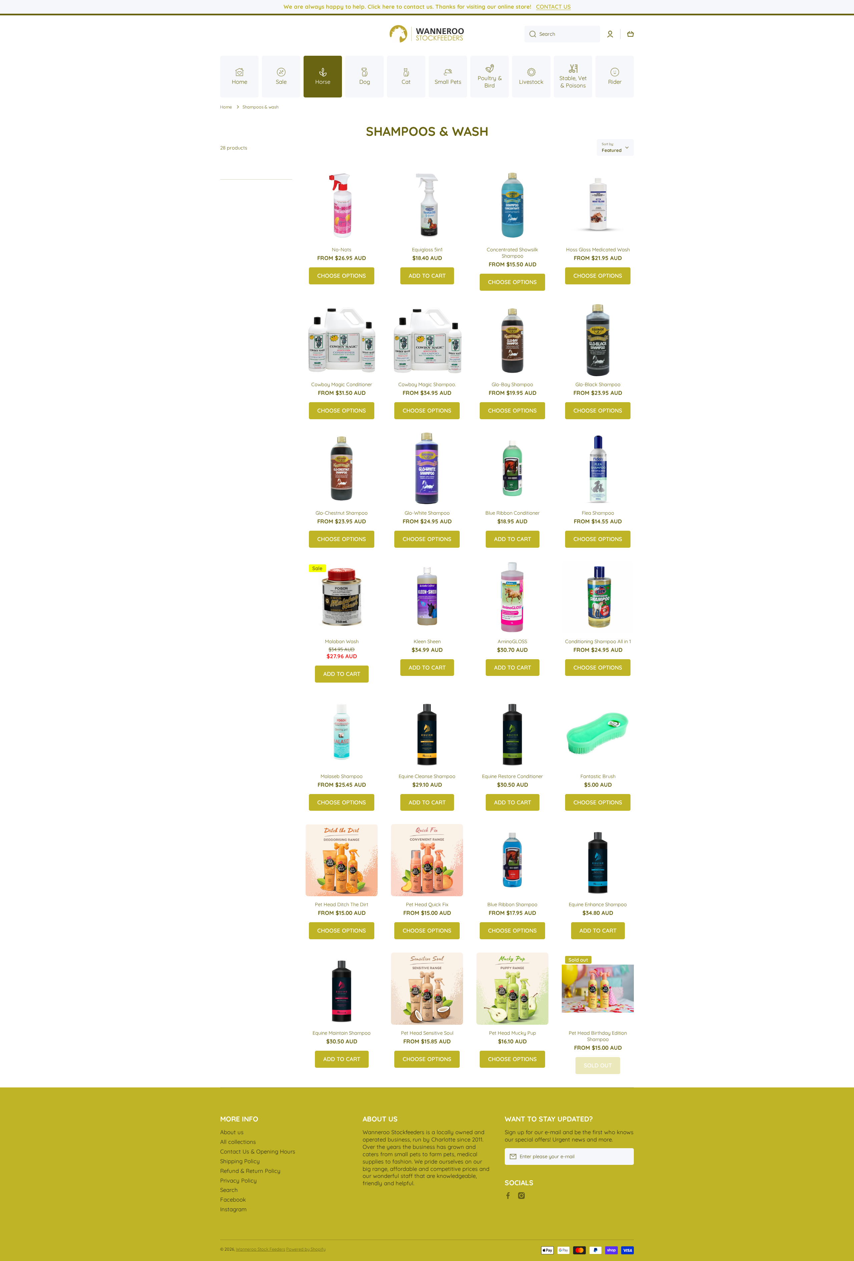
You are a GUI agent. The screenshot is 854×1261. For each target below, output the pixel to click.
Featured (611, 150)
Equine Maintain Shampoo (342, 1033)
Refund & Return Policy (250, 1170)
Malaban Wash (342, 641)
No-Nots (341, 249)
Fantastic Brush (597, 776)
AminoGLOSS (512, 641)
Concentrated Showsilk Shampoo (512, 252)
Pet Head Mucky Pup (512, 1033)
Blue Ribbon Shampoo (512, 904)
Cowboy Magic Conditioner (341, 384)
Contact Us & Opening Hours (257, 1151)
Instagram (233, 1209)
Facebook (233, 1199)
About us (232, 1132)
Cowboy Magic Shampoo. (427, 384)
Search (229, 1189)
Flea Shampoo (598, 513)
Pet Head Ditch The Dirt (341, 904)
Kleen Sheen (427, 641)
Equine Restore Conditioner (512, 776)
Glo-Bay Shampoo (512, 384)
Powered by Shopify (306, 1249)
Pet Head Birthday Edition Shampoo (598, 1036)
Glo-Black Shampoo (597, 384)
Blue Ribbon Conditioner (512, 513)
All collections (238, 1141)
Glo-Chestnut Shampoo (342, 513)
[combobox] (562, 34)
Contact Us (553, 6)
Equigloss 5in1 (427, 249)
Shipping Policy (240, 1161)
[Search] (530, 34)
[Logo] (427, 34)
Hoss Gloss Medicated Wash (598, 249)
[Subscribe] (625, 1156)
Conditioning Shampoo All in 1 (598, 641)
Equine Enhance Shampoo (598, 904)
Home (226, 106)
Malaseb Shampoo (342, 776)
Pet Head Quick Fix (427, 904)
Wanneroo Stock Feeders (260, 1249)
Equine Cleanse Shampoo (427, 776)
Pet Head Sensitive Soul (427, 1033)
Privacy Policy (238, 1180)
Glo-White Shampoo (427, 513)
